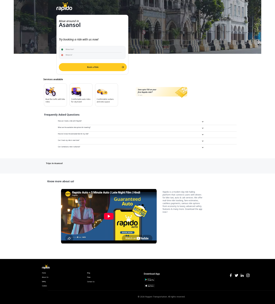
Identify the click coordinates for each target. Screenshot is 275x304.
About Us (45, 277)
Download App (152, 273)
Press (88, 277)
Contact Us (90, 282)
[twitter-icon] (236, 275)
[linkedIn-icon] (242, 275)
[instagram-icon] (248, 275)
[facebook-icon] (231, 275)
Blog (88, 273)
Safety (44, 281)
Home (44, 273)
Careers (44, 286)
